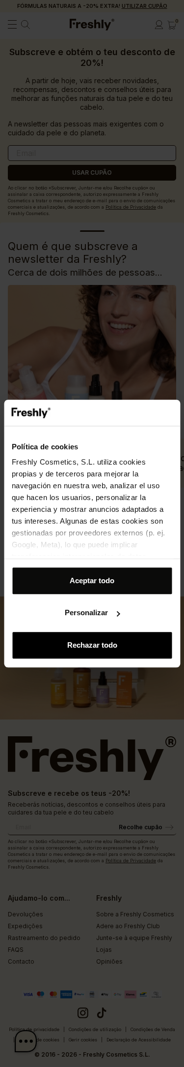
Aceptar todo (92, 580)
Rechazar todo (92, 645)
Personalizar (86, 612)
